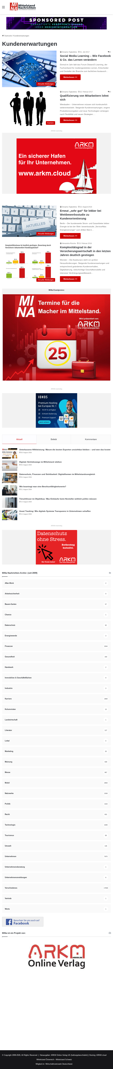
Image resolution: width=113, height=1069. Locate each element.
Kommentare (91, 439)
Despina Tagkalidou (69, 52)
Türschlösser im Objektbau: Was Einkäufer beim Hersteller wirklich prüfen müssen (58, 499)
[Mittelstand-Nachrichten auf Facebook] (22, 926)
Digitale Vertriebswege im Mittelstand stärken (40, 462)
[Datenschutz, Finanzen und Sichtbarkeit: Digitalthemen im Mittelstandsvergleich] (9, 478)
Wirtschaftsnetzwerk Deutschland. (59, 1064)
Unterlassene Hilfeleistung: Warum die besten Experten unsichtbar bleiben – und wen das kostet (64, 449)
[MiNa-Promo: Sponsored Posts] (56, 23)
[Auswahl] (3, 8)
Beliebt (54, 439)
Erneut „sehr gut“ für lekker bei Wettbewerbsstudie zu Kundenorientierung (80, 214)
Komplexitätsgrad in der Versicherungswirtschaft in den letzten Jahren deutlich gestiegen (85, 251)
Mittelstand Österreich (45, 1059)
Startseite (8, 36)
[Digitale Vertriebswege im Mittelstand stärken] (9, 466)
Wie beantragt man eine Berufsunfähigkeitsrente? (42, 486)
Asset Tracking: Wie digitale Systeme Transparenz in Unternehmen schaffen (55, 511)
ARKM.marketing (56, 131)
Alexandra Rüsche (69, 243)
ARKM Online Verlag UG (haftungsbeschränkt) (69, 1055)
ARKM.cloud (101, 1055)
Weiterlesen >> (70, 77)
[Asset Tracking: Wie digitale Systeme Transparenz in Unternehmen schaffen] (9, 515)
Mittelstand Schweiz (64, 1059)
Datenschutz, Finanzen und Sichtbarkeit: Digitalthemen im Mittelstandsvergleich (57, 474)
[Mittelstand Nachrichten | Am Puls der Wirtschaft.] (23, 7)
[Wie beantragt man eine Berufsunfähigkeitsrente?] (9, 490)
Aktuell (19, 439)
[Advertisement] (56, 1012)
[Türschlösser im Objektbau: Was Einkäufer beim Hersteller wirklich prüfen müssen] (9, 502)
